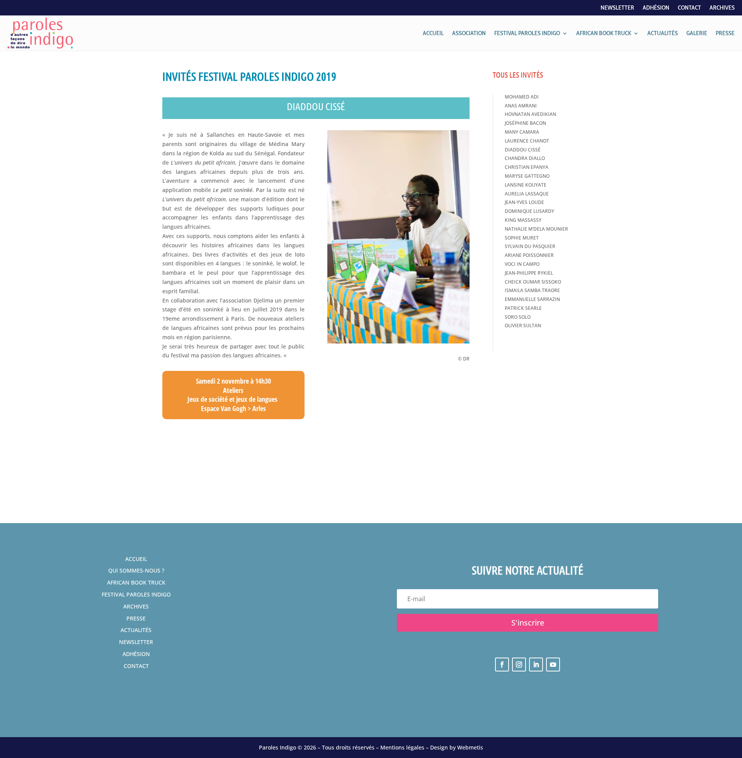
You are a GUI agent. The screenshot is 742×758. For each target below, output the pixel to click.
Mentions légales (402, 747)
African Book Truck (136, 582)
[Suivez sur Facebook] (502, 664)
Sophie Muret (522, 238)
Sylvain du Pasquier (530, 246)
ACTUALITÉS (662, 33)
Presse (136, 618)
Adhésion (656, 8)
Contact (689, 8)
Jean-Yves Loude (524, 202)
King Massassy (523, 220)
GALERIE (696, 33)
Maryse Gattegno (527, 176)
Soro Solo (518, 317)
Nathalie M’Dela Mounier (536, 229)
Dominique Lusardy (529, 211)
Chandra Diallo (525, 158)
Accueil (136, 559)
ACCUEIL (433, 33)
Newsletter (617, 8)
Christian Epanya (526, 167)
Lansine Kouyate (525, 185)
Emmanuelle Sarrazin (532, 299)
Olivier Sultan (523, 325)
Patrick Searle (523, 308)
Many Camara (522, 132)
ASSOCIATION (469, 33)
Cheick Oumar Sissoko (533, 282)
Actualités (136, 630)
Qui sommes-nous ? (136, 570)
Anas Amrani (521, 105)
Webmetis (470, 747)
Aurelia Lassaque (527, 193)
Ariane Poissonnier (529, 255)
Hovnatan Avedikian (530, 114)
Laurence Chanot (527, 141)
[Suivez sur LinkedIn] (536, 664)
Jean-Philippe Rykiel (529, 273)
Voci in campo (522, 264)
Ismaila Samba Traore (532, 290)
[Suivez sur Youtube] (553, 664)
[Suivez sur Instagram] (519, 664)
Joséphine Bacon (525, 123)
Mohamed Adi (522, 96)
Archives (722, 8)
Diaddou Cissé (523, 149)
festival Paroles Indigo (136, 594)
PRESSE (725, 33)
